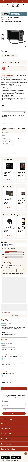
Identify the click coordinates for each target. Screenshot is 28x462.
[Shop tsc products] (14, 14)
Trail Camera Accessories (13, 17)
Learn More (13, 2)
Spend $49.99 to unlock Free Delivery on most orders (14, 1)
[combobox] (15, 123)
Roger (3, 130)
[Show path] (5, 17)
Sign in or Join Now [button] (10, 69)
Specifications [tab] (21, 75)
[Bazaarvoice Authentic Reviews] (7, 245)
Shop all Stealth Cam (5, 19)
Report (4, 147)
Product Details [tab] (7, 75)
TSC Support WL (6, 141)
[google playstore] (16, 457)
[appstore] (5, 457)
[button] (16, 2)
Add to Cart (9, 179)
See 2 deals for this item (9, 55)
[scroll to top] (25, 453)
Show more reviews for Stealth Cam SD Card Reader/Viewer (14, 389)
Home (2, 17)
